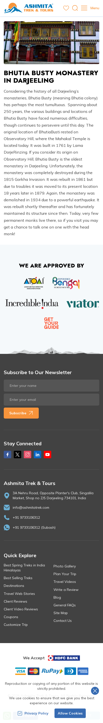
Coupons (11, 617)
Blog (57, 597)
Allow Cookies (70, 713)
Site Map (61, 613)
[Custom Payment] (51, 671)
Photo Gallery (65, 566)
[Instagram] (27, 454)
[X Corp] (17, 454)
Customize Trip (16, 624)
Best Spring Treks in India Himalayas (24, 567)
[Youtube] (47, 454)
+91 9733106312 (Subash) (34, 527)
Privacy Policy (36, 713)
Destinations (14, 585)
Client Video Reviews (21, 609)
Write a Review (66, 589)
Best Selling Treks (18, 578)
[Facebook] (7, 454)
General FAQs (65, 605)
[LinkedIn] (37, 454)
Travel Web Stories (19, 593)
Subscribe (17, 413)
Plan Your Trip (65, 574)
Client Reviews (15, 601)
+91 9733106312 (26, 517)
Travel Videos (65, 581)
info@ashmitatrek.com (31, 507)
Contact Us (63, 620)
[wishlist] (66, 8)
